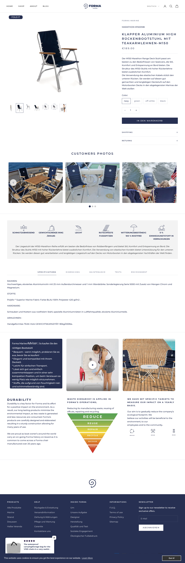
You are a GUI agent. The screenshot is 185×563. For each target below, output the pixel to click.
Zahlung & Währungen (45, 517)
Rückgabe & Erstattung (46, 507)
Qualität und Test (79, 526)
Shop (21, 6)
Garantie (38, 526)
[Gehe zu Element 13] (28, 106)
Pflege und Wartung (44, 521)
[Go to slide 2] (92, 206)
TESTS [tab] (118, 272)
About (33, 6)
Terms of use (116, 512)
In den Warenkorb (150, 120)
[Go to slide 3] (95, 206)
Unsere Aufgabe (78, 512)
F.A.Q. (112, 507)
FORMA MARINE (130, 21)
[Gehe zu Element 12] (19, 108)
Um (72, 507)
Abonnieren (151, 527)
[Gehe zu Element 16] (54, 106)
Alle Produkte (14, 507)
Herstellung (76, 521)
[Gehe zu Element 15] (45, 106)
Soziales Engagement (81, 531)
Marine (10, 512)
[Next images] (171, 182)
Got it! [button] (172, 558)
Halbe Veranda (14, 526)
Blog (46, 6)
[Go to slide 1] (90, 206)
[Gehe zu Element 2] (11, 108)
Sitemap (114, 521)
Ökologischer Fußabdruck (83, 536)
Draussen (12, 521)
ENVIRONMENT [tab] (139, 272)
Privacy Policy (117, 517)
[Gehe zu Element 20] (63, 108)
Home (10, 6)
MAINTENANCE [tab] (97, 272)
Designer (75, 517)
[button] (54, 538)
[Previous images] (13, 182)
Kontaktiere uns (42, 531)
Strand (10, 517)
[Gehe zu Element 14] (37, 108)
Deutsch (152, 6)
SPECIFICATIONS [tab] (47, 272)
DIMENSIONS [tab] (73, 272)
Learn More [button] (87, 558)
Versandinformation (44, 512)
